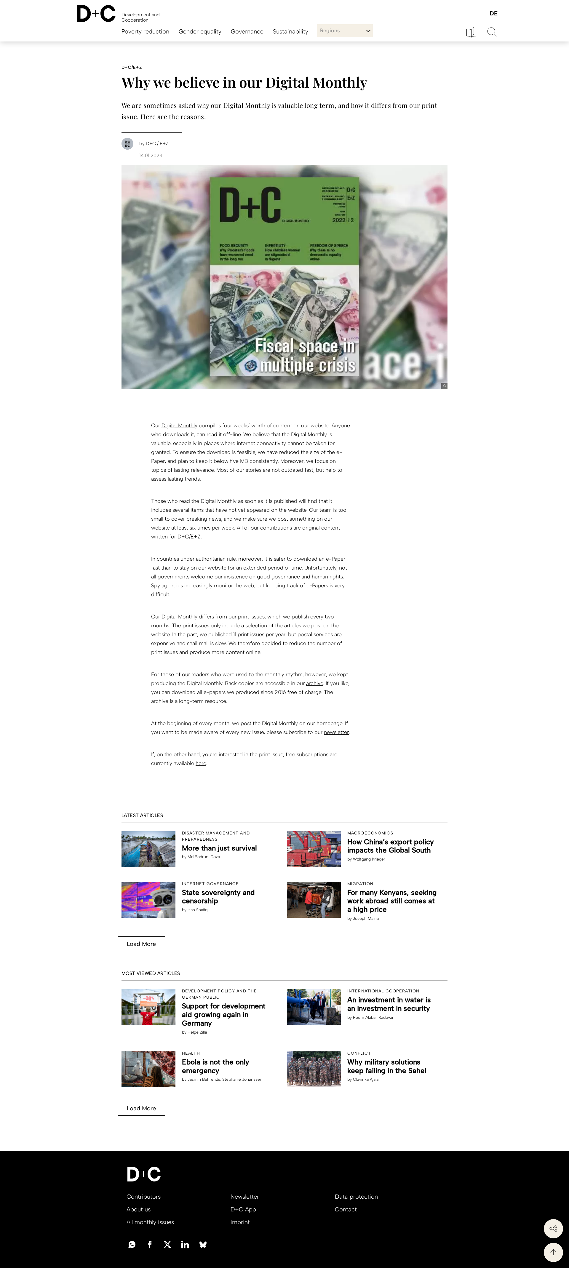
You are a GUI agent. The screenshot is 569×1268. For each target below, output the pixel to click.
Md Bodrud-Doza (204, 856)
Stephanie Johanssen (242, 1079)
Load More (141, 943)
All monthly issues (150, 1222)
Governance (247, 31)
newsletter (336, 732)
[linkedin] (185, 1244)
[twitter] (167, 1244)
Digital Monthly (179, 425)
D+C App (243, 1209)
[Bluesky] (203, 1244)
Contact (346, 1209)
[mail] (131, 1244)
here (201, 763)
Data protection (356, 1196)
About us (139, 1209)
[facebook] (149, 1244)
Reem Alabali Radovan (373, 1017)
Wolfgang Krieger (369, 859)
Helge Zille (197, 1032)
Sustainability (290, 31)
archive (314, 683)
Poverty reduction (145, 31)
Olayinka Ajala (365, 1079)
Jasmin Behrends (204, 1079)
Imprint (240, 1222)
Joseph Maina (366, 918)
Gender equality (200, 31)
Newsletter (245, 1196)
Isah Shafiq (197, 909)
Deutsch (493, 13)
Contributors (144, 1196)
